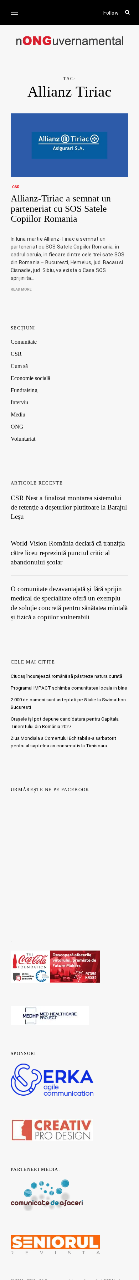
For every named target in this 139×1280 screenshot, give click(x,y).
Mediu (18, 414)
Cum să (19, 366)
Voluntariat (23, 439)
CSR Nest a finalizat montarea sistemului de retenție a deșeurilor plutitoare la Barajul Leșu (69, 507)
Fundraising (24, 390)
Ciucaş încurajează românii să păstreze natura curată (66, 676)
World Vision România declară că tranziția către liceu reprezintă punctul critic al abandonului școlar (68, 552)
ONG (17, 427)
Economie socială (30, 378)
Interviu (19, 402)
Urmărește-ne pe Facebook (50, 789)
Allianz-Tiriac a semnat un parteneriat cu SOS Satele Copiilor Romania (61, 208)
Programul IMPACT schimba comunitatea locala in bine (69, 688)
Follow (111, 13)
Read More (21, 289)
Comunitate (24, 342)
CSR (16, 187)
